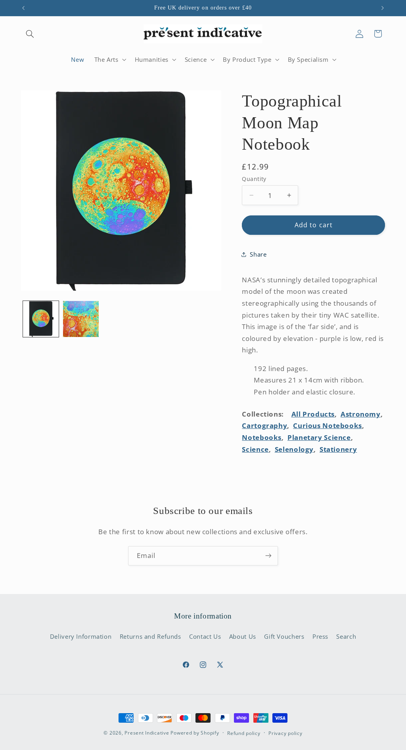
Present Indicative (146, 733)
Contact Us (205, 636)
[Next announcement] (382, 8)
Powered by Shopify (194, 733)
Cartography (264, 425)
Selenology (294, 449)
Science (255, 449)
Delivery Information (81, 636)
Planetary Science (319, 437)
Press (320, 636)
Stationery (338, 449)
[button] (30, 34)
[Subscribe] (268, 555)
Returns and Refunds (150, 636)
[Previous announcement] (23, 8)
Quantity (254, 179)
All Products (313, 414)
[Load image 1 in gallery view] (41, 319)
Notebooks (262, 437)
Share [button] (258, 254)
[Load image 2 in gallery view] (81, 319)
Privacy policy (285, 733)
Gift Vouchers (284, 636)
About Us (242, 636)
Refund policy (243, 733)
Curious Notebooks (327, 425)
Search (346, 636)
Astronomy (361, 414)
